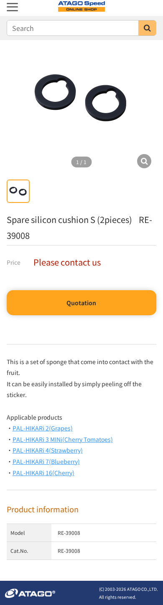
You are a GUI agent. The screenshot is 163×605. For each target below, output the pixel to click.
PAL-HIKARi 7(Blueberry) (46, 461)
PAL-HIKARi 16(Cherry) (43, 472)
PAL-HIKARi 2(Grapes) (43, 428)
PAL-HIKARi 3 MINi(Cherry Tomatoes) (63, 439)
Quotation (81, 303)
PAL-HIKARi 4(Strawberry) (48, 450)
